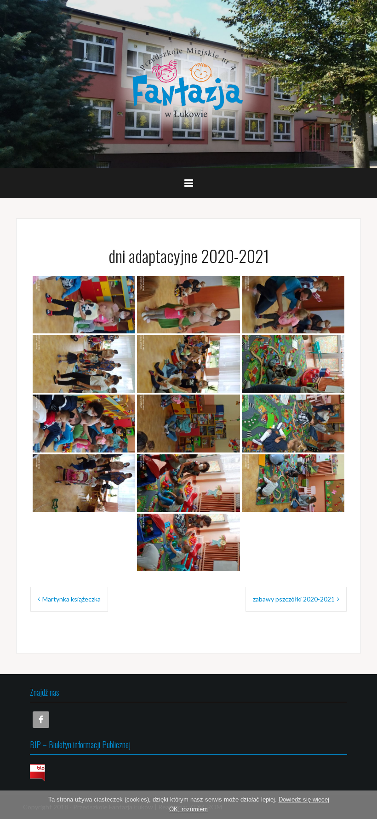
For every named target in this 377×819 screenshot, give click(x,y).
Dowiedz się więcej (304, 799)
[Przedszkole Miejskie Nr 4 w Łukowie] (188, 83)
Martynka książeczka (71, 599)
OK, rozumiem (188, 809)
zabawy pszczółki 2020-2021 (294, 599)
